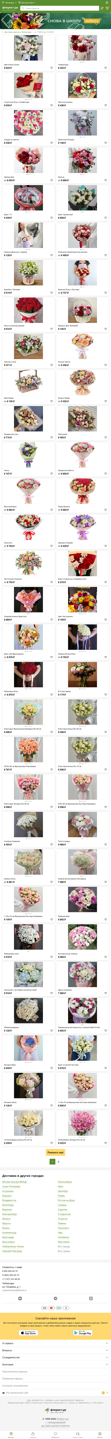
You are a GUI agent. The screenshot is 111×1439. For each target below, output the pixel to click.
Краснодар (8, 1237)
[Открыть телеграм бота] (55, 1298)
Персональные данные (14, 1371)
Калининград (9, 1232)
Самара (62, 1204)
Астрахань (8, 1191)
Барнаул (7, 1195)
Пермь (61, 1195)
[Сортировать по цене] (102, 8)
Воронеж (7, 1209)
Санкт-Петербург (11, 1186)
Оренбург (63, 1191)
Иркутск (6, 1223)
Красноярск (8, 1241)
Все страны (64, 1251)
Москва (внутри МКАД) (14, 1181)
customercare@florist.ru (14, 1290)
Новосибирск (65, 1181)
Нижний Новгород (12, 1251)
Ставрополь (64, 1214)
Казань (6, 1228)
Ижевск (6, 1218)
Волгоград (7, 1204)
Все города (64, 1246)
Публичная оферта (12, 1378)
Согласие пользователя (15, 1385)
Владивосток (9, 1200)
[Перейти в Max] (91, 1298)
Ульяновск (63, 1228)
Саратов (62, 1209)
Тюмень (62, 1223)
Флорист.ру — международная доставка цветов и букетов (55, 1422)
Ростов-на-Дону (66, 1200)
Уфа (60, 1232)
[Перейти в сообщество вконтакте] (20, 1298)
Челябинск (63, 1237)
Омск (60, 1186)
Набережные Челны (13, 1246)
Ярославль (64, 1241)
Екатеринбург (9, 1214)
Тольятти (62, 1218)
